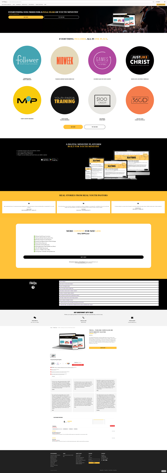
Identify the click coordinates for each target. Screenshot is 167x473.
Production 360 (24, 4)
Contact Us (90, 455)
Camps (14, 4)
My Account (90, 457)
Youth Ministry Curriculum (6, 4)
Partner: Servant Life (79, 461)
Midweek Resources (53, 458)
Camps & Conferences (53, 461)
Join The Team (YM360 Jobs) (80, 457)
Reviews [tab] (55, 426)
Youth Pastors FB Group (79, 458)
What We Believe (78, 455)
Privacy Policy (106, 470)
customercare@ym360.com (81, 262)
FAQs (89, 456)
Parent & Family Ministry (53, 460)
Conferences (18, 4)
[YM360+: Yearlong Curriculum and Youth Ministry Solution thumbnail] (53, 356)
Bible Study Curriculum (53, 457)
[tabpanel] (83, 435)
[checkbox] (76, 429)
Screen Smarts (53, 369)
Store (45, 4)
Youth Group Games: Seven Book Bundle (57, 374)
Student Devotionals (39, 4)
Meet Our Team (78, 456)
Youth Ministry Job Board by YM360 (68, 455)
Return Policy (115, 470)
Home (51, 327)
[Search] (153, 2)
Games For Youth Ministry (54, 465)
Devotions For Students (53, 456)
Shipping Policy (101, 470)
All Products (52, 466)
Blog (63, 456)
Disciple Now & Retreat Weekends (55, 455)
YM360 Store (55, 327)
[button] (98, 419)
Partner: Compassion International (80, 460)
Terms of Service (111, 470)
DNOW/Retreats (31, 4)
